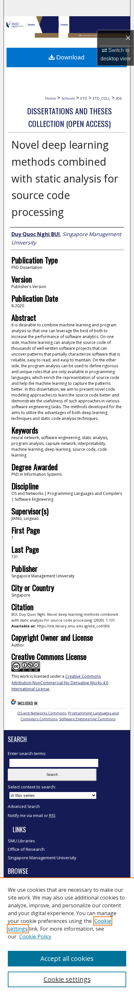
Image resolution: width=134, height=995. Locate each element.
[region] (67, 936)
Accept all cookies (67, 958)
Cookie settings (67, 979)
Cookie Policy (35, 936)
